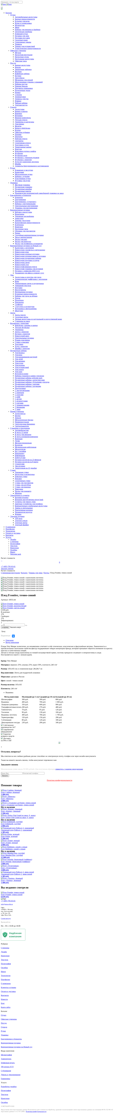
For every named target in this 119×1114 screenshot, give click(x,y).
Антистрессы (20, 414)
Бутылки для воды (22, 21)
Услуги (8, 537)
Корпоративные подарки (20, 210)
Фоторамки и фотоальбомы (26, 309)
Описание (10, 640)
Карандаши (19, 172)
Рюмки (17, 92)
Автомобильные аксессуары (26, 17)
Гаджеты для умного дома (25, 502)
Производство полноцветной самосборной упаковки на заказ (39, 193)
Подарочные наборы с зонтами (27, 384)
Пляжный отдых (21, 34)
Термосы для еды (21, 99)
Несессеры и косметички (25, 474)
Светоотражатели (22, 426)
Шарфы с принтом (22, 348)
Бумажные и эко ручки (24, 170)
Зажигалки (19, 218)
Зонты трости (20, 315)
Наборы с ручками (22, 176)
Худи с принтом (21, 346)
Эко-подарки (20, 466)
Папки (17, 233)
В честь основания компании (26, 437)
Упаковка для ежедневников (26, 208)
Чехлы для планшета (23, 491)
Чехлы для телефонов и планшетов (29, 244)
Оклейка (13, 550)
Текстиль (13, 546)
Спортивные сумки (22, 481)
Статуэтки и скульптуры (24, 307)
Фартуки (18, 149)
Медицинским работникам (25, 447)
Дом (12, 275)
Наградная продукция (23, 55)
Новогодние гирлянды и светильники (30, 250)
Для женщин (20, 361)
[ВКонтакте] (13, 636)
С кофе (17, 397)
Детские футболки (22, 328)
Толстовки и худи (22, 145)
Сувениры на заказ (22, 321)
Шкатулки (19, 311)
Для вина (18, 355)
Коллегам (18, 445)
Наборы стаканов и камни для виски (29, 376)
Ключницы (19, 225)
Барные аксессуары (22, 65)
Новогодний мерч (22, 336)
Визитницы (19, 214)
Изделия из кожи (21, 374)
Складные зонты (21, 317)
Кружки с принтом (22, 334)
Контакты (9, 535)
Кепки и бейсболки (22, 128)
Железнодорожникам (23, 443)
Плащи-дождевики (22, 340)
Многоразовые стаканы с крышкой (29, 82)
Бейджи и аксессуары (23, 212)
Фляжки (18, 101)
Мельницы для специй (24, 80)
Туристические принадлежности (28, 48)
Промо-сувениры (17, 411)
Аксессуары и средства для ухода (28, 277)
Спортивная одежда (23, 143)
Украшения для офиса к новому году (29, 273)
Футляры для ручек (22, 181)
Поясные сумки (21, 476)
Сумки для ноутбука (23, 485)
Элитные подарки (17, 516)
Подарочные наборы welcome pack (28, 378)
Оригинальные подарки (24, 338)
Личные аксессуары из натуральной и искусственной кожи (38, 319)
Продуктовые (20, 388)
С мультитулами (21, 401)
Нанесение (14, 548)
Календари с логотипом (24, 248)
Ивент (12, 552)
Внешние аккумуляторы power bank (29, 500)
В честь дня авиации (23, 435)
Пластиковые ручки (23, 179)
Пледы (17, 298)
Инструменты (20, 290)
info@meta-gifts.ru (7, 904)
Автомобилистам (22, 430)
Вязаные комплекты (23, 118)
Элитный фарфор (22, 525)
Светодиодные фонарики (25, 424)
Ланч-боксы (19, 78)
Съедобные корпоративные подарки (29, 235)
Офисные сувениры (18, 51)
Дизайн (13, 539)
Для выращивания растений (26, 357)
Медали (18, 53)
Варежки (18, 113)
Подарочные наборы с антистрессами (30, 380)
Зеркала (18, 418)
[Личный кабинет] (1, 560)
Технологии (10, 531)
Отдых (13, 15)
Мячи (17, 27)
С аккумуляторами (22, 390)
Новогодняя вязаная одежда (26, 267)
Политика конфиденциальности (59, 780)
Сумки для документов (24, 483)
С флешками (20, 407)
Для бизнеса (20, 353)
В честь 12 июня (21, 432)
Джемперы (19, 330)
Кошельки (19, 227)
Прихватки (19, 302)
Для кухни (19, 363)
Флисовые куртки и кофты (25, 151)
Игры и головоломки (23, 23)
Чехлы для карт (21, 239)
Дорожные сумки (22, 472)
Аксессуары (19, 109)
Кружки (18, 76)
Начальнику (19, 453)
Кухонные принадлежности (26, 294)
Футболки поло (21, 155)
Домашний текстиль (23, 286)
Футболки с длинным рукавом (27, 158)
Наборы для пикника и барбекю (27, 30)
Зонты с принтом (22, 332)
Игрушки (18, 288)
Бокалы (18, 67)
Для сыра (18, 372)
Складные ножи (21, 40)
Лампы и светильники (24, 508)
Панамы (18, 134)
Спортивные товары (23, 42)
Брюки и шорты (21, 111)
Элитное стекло (21, 521)
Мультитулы (20, 25)
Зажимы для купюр (22, 220)
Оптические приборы (23, 32)
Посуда (13, 63)
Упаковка (14, 183)
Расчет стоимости (8, 558)
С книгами (19, 395)
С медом (18, 399)
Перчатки (19, 137)
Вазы (17, 281)
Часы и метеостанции (23, 237)
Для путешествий (22, 367)
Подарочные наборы (18, 351)
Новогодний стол (22, 265)
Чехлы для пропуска (23, 241)
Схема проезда (6, 918)
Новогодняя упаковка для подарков (29, 269)
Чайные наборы (21, 103)
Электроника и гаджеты (19, 495)
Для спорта (19, 369)
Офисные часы (21, 61)
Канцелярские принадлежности (27, 223)
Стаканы (18, 95)
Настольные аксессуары (24, 59)
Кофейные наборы (22, 74)
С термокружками (22, 405)
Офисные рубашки (22, 132)
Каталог (9, 13)
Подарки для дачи (22, 36)
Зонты (12, 313)
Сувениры (14, 542)
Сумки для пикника (23, 487)
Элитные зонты (21, 523)
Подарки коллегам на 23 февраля (28, 460)
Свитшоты (19, 141)
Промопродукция (22, 422)
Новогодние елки (22, 252)
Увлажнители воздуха (23, 512)
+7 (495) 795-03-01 (8, 901)
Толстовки (19, 344)
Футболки (19, 153)
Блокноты (19, 197)
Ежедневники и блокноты (20, 195)
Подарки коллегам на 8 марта (26, 462)
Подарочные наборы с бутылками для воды (32, 382)
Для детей (19, 359)
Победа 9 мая (20, 458)
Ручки (12, 168)
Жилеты (18, 126)
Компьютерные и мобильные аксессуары (31, 506)
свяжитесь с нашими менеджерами (69, 769)
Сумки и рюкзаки (22, 342)
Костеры (18, 72)
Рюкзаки (18, 479)
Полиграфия (15, 544)
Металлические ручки (23, 174)
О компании (10, 527)
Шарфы (18, 164)
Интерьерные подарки (24, 292)
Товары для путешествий (25, 46)
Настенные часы (21, 229)
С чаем (17, 409)
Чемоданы (19, 489)
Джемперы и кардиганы (24, 122)
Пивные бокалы (21, 86)
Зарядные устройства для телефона (29, 504)
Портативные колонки (24, 510)
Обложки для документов (25, 231)
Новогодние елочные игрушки (27, 254)
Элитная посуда (21, 105)
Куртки (18, 130)
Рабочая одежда (21, 139)
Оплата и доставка (13, 533)
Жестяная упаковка (22, 185)
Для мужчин (20, 365)
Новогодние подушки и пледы (27, 260)
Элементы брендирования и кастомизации (32, 166)
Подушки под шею (22, 38)
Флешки (18, 514)
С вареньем (19, 393)
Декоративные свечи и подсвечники (29, 283)
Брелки (18, 416)
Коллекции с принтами (19, 323)
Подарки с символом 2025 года (27, 271)
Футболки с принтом (23, 160)
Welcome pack (15, 554)
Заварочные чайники (23, 69)
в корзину (5, 627)
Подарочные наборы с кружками (28, 386)
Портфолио (10, 529)
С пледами (19, 403)
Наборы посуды (21, 84)
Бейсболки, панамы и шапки (26, 325)
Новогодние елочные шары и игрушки (30, 256)
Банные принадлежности (25, 19)
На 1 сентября (20, 451)
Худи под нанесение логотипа (27, 162)
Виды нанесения (12, 642)
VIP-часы (18, 518)
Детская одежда (21, 120)
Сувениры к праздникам (20, 428)
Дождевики (19, 124)
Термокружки (20, 97)
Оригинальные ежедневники (26, 206)
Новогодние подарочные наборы (28, 258)
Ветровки (19, 116)
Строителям (19, 464)
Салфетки (19, 304)
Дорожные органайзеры (24, 216)
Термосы (18, 44)
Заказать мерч (15, 627)
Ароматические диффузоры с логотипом (31, 279)
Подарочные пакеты (23, 191)
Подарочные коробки (23, 189)
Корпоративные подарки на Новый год (25, 246)
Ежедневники (20, 200)
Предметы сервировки (24, 88)
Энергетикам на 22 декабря (26, 468)
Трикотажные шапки (23, 147)
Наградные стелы (22, 57)
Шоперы (18, 493)
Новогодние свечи (22, 262)
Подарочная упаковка (23, 187)
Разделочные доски (22, 90)
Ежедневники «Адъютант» (25, 202)
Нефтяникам (20, 456)
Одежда (13, 107)
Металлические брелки (24, 420)
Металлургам (20, 449)
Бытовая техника (21, 497)
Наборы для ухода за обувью (26, 296)
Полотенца (19, 300)
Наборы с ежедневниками (25, 204)
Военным (18, 439)
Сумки (13, 470)
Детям (17, 441)
